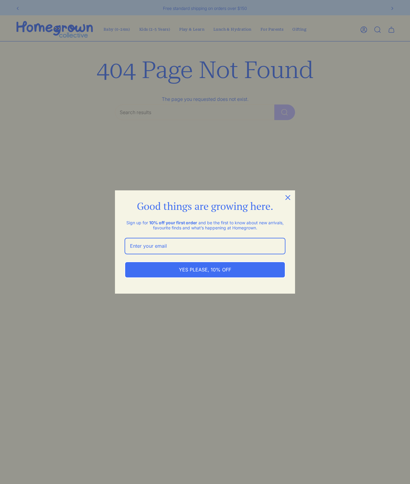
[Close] (288, 197)
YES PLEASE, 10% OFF (205, 270)
